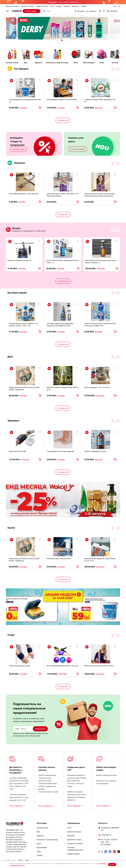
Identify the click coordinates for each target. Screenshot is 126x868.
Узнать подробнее (15, 806)
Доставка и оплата (27, 6)
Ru (119, 6)
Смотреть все (63, 120)
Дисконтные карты (12, 6)
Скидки (58, 6)
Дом (38, 832)
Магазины (81, 11)
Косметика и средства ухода (47, 840)
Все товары (31, 11)
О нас (52, 6)
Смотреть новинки (77, 149)
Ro (115, 6)
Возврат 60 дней (42, 6)
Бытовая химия (42, 828)
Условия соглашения (75, 843)
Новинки (67, 6)
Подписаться (40, 729)
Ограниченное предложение (68, 2)
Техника (40, 855)
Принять (112, 864)
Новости (84, 6)
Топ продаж (52, 2)
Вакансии (75, 6)
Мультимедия (42, 847)
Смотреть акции (18, 149)
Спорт (39, 851)
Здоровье (40, 836)
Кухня (39, 843)
